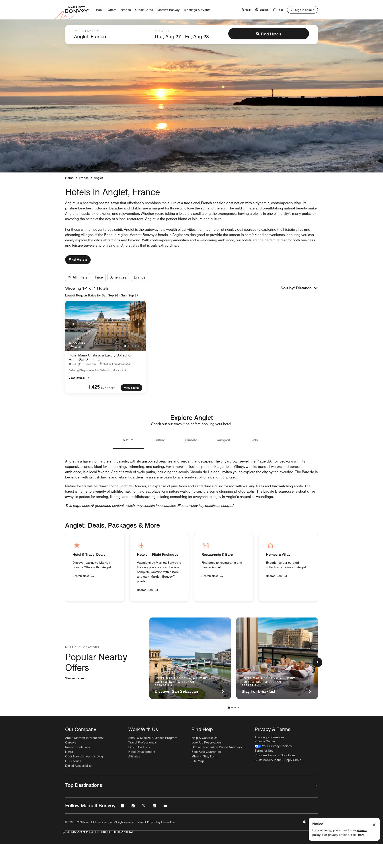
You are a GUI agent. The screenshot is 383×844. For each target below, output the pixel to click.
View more (72, 678)
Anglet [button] (98, 178)
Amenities (118, 277)
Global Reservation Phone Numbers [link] (217, 747)
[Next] (137, 323)
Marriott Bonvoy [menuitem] (168, 10)
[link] (245, 9)
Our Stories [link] (73, 761)
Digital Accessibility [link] (78, 765)
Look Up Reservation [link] (206, 742)
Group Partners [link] (139, 747)
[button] (307, 288)
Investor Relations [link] (77, 747)
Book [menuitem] (99, 10)
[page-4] (238, 707)
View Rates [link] (131, 387)
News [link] (69, 751)
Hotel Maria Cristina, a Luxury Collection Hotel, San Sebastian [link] (100, 357)
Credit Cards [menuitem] (144, 10)
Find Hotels (271, 34)
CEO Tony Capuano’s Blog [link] (84, 756)
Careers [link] (70, 742)
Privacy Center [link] (265, 741)
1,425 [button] (94, 387)
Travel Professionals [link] (142, 742)
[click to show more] (317, 662)
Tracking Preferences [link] (270, 737)
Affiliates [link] (134, 756)
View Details (77, 377)
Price (99, 277)
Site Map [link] (198, 761)
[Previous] (73, 323)
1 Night (164, 31)
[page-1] (229, 707)
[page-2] (232, 707)
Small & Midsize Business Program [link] (152, 737)
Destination (88, 31)
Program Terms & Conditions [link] (275, 755)
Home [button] (69, 178)
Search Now (80, 575)
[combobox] (111, 34)
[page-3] (235, 707)
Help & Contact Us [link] (204, 737)
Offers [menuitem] (112, 10)
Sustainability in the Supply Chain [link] (278, 760)
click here (358, 834)
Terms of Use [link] (264, 750)
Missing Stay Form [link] (204, 756)
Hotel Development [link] (141, 751)
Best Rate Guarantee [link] (206, 751)
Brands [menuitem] (126, 10)
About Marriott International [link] (84, 737)
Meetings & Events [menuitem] (197, 10)
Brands (139, 277)
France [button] (84, 178)
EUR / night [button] (108, 387)
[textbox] (111, 36)
